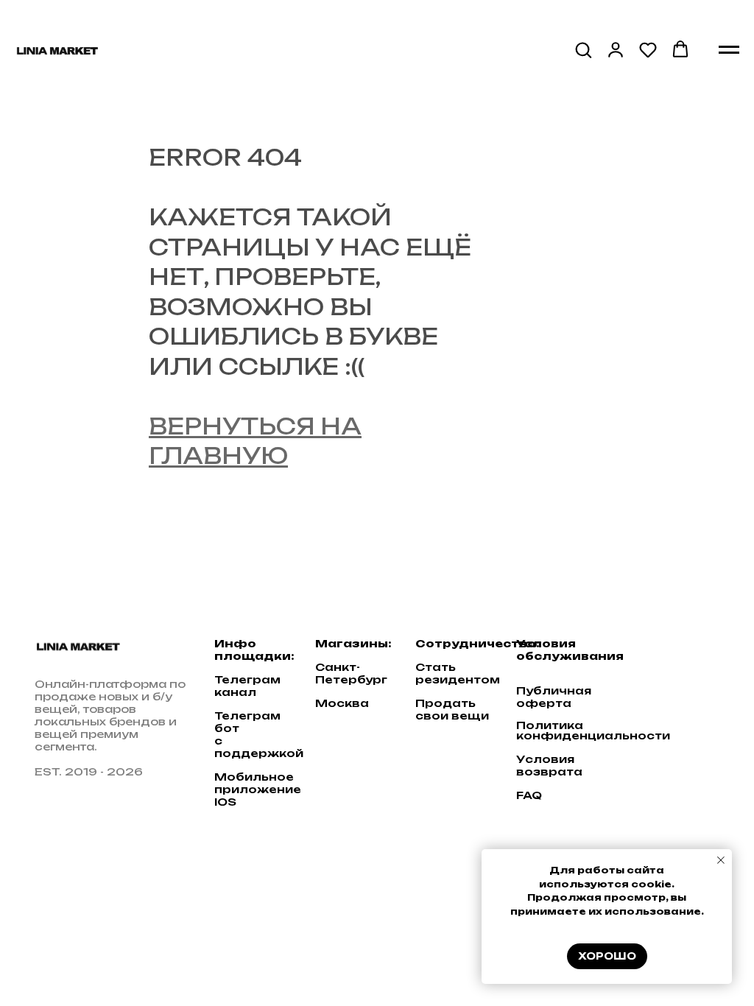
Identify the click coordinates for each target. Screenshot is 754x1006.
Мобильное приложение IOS (257, 789)
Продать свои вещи (452, 709)
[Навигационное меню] (729, 50)
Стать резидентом (457, 673)
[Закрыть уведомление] (721, 860)
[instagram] (695, 653)
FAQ (529, 795)
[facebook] (637, 653)
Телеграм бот (247, 721)
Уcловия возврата (549, 765)
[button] (583, 49)
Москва (342, 703)
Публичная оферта (553, 696)
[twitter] (666, 653)
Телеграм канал (247, 685)
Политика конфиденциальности (593, 730)
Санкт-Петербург (351, 673)
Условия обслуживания (570, 649)
